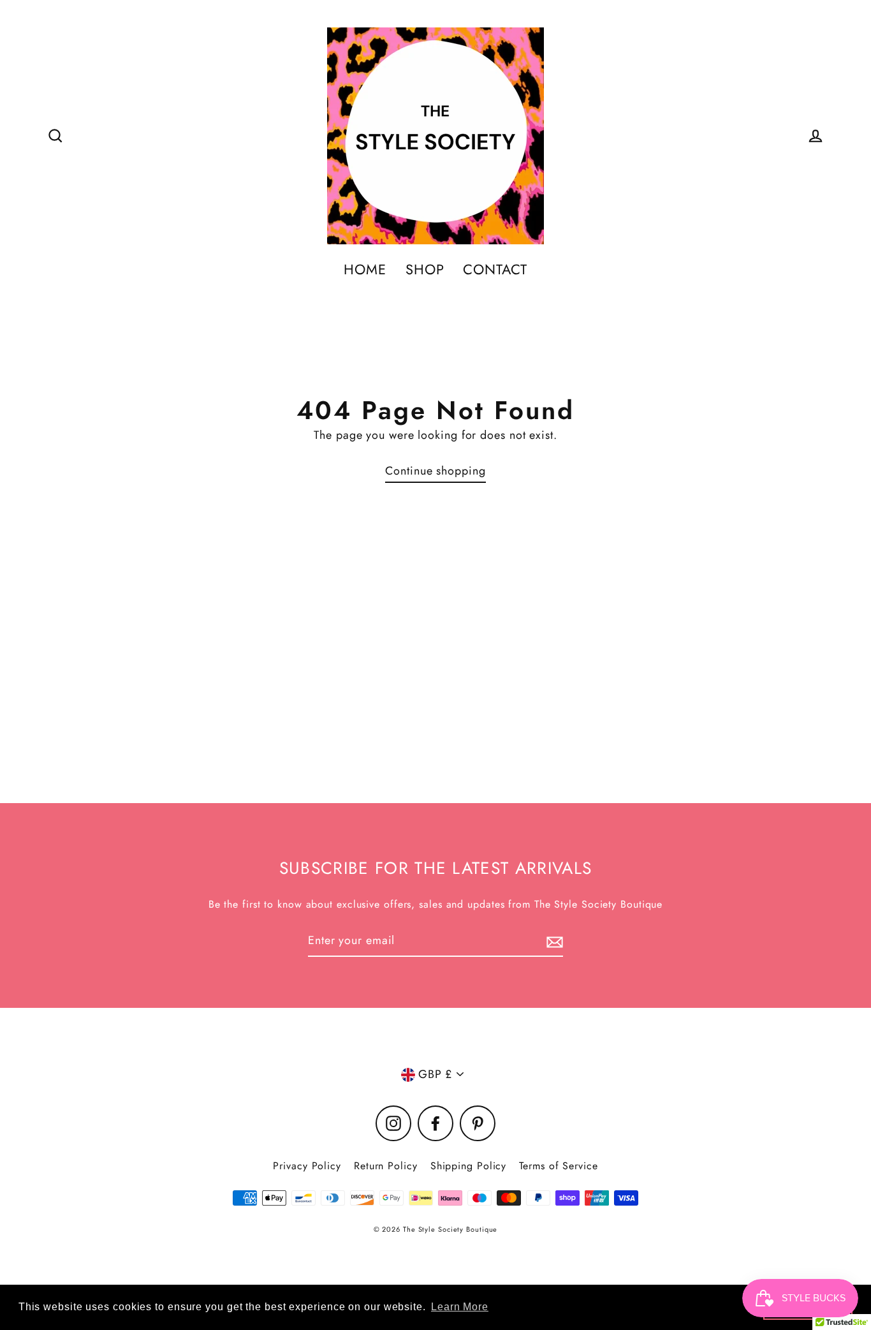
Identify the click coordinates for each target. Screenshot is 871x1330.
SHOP (425, 269)
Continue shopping (435, 470)
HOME (365, 269)
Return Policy (386, 1165)
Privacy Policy (307, 1165)
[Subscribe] (553, 941)
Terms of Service (558, 1165)
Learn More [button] (459, 1306)
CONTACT (495, 269)
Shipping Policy (468, 1165)
